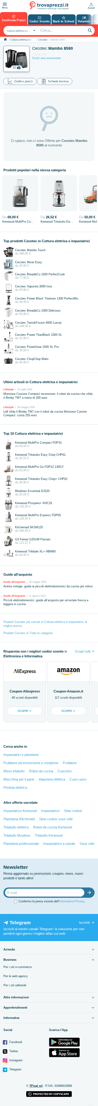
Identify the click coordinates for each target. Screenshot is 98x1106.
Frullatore (70, 763)
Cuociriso (64, 771)
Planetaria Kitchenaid (19, 819)
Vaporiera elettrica (52, 779)
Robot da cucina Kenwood (52, 827)
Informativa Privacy (72, 901)
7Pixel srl (36, 1086)
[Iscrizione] (90, 892)
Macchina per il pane (18, 779)
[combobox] (20, 30)
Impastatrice (50, 811)
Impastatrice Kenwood (20, 811)
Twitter (13, 1051)
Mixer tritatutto (14, 771)
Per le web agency (15, 976)
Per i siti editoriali (14, 985)
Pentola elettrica (15, 787)
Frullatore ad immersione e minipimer (31, 763)
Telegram (14, 1069)
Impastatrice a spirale (59, 844)
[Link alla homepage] (5, 39)
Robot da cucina (41, 771)
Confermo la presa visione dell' (52, 901)
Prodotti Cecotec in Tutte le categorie (28, 633)
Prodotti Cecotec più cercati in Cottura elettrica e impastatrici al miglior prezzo (45, 623)
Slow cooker (73, 811)
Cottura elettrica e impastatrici (26, 39)
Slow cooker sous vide (56, 819)
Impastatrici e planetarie (21, 755)
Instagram (15, 1060)
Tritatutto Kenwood (48, 835)
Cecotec (43, 39)
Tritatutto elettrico (16, 827)
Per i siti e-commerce (17, 967)
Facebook (15, 1042)
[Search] (90, 30)
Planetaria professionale (21, 844)
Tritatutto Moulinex (17, 835)
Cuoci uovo (78, 779)
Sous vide (87, 844)
